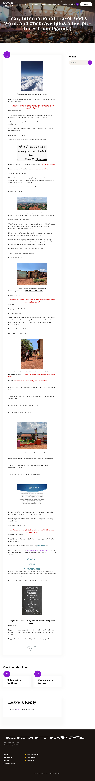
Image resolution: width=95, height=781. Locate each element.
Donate (6, 760)
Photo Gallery (31, 757)
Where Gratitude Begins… (45, 681)
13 (6, 54)
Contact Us (30, 760)
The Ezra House (9, 763)
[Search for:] (80, 63)
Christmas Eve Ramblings (14, 681)
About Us (7, 754)
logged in (19, 709)
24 (7, 673)
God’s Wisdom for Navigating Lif (37, 550)
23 (37, 673)
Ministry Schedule (33, 754)
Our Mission (8, 757)
